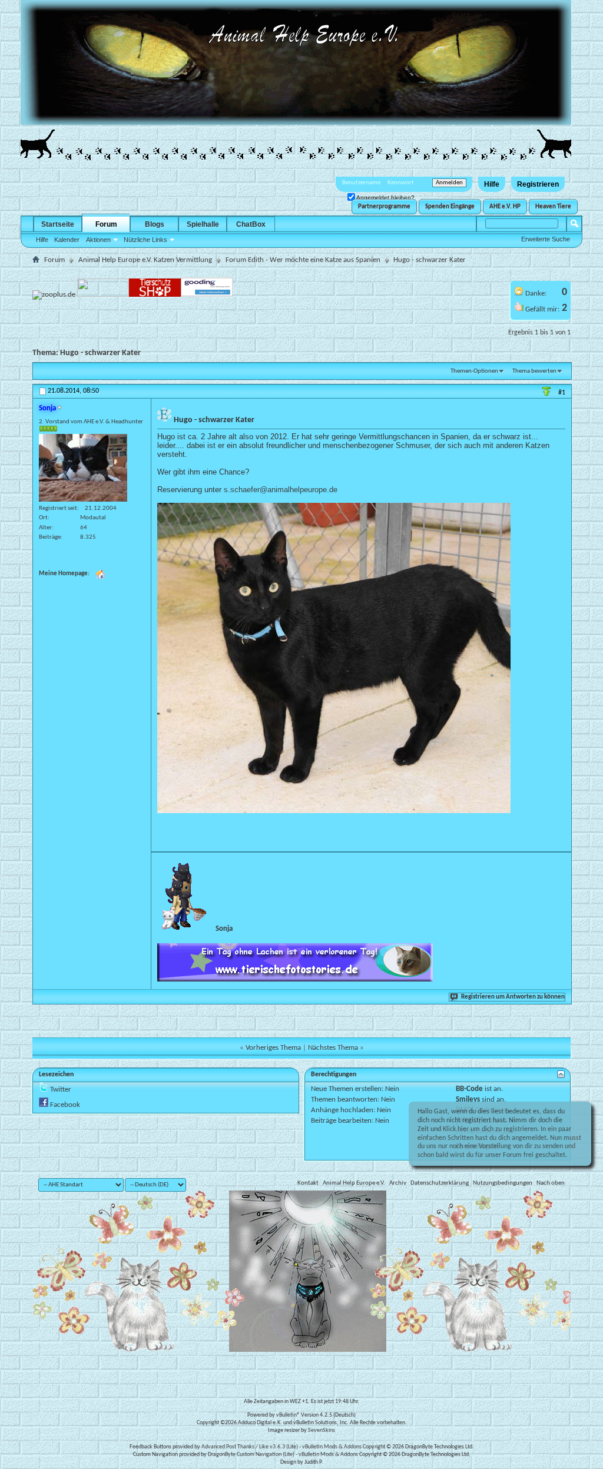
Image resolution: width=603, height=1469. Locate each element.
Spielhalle (203, 224)
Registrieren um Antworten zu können (513, 997)
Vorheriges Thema (273, 1048)
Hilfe (491, 184)
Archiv (397, 1183)
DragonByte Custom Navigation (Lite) (251, 1454)
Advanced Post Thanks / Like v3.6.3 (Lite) (249, 1447)
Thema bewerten (534, 371)
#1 (561, 392)
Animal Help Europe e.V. (354, 1183)
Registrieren (538, 184)
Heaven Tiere (553, 207)
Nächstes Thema (333, 1048)
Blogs (154, 224)
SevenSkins (321, 1430)
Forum (106, 224)
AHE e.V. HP (505, 207)
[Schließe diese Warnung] (575, 1113)
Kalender (66, 239)
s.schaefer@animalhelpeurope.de (280, 489)
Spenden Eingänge (450, 207)
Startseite (57, 224)
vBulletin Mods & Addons (332, 1447)
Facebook (65, 1105)
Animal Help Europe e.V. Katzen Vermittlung (145, 260)
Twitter (60, 1089)
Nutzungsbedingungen (502, 1183)
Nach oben (550, 1183)
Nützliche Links (145, 239)
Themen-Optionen (474, 371)
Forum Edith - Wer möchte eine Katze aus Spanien (303, 260)
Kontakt (308, 1183)
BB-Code (469, 1089)
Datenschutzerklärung (439, 1183)
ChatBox (251, 224)
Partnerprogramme (384, 207)
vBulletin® (288, 1415)
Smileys (468, 1099)
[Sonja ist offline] (83, 468)
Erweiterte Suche (545, 239)
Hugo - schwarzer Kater (100, 353)
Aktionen (98, 239)
